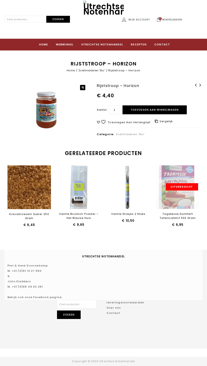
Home (43, 44)
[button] (82, 87)
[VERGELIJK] (39, 187)
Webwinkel (65, 44)
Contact (162, 44)
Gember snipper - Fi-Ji (196, 90)
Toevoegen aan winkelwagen (155, 110)
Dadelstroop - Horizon (200, 90)
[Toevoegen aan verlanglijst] (18, 187)
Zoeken (58, 19)
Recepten (139, 44)
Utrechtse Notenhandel (102, 44)
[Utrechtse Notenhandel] (103, 21)
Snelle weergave (29, 187)
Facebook (41, 297)
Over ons (114, 308)
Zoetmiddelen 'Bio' (91, 70)
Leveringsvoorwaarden (125, 302)
